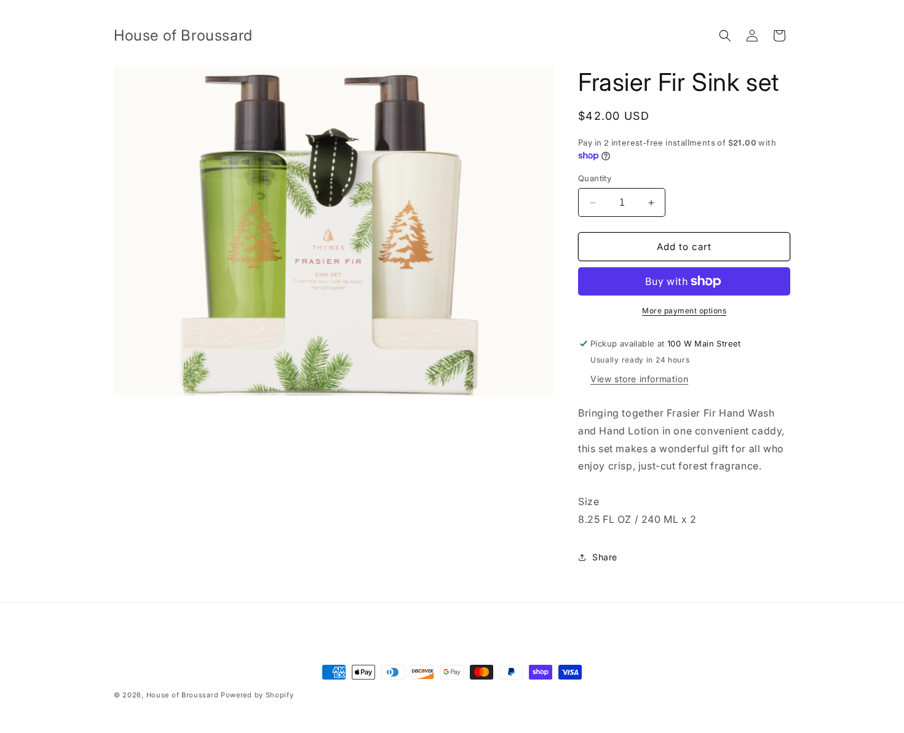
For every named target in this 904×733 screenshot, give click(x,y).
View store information (639, 379)
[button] (725, 35)
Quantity (594, 178)
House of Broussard (182, 695)
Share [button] (604, 557)
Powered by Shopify (257, 695)
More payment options (684, 310)
